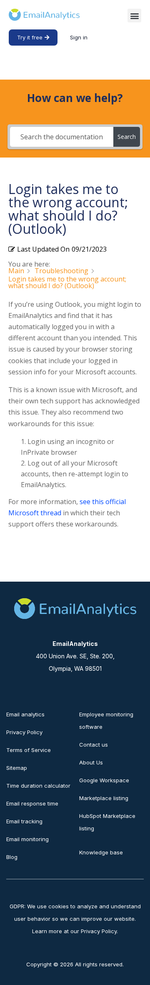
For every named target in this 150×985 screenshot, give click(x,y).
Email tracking (24, 821)
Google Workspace (104, 780)
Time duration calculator (38, 785)
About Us (91, 762)
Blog (12, 857)
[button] (134, 15)
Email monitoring (27, 839)
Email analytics (25, 714)
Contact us (93, 744)
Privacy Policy (24, 732)
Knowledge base (101, 852)
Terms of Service (28, 750)
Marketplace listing (103, 798)
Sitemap (16, 767)
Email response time (32, 803)
